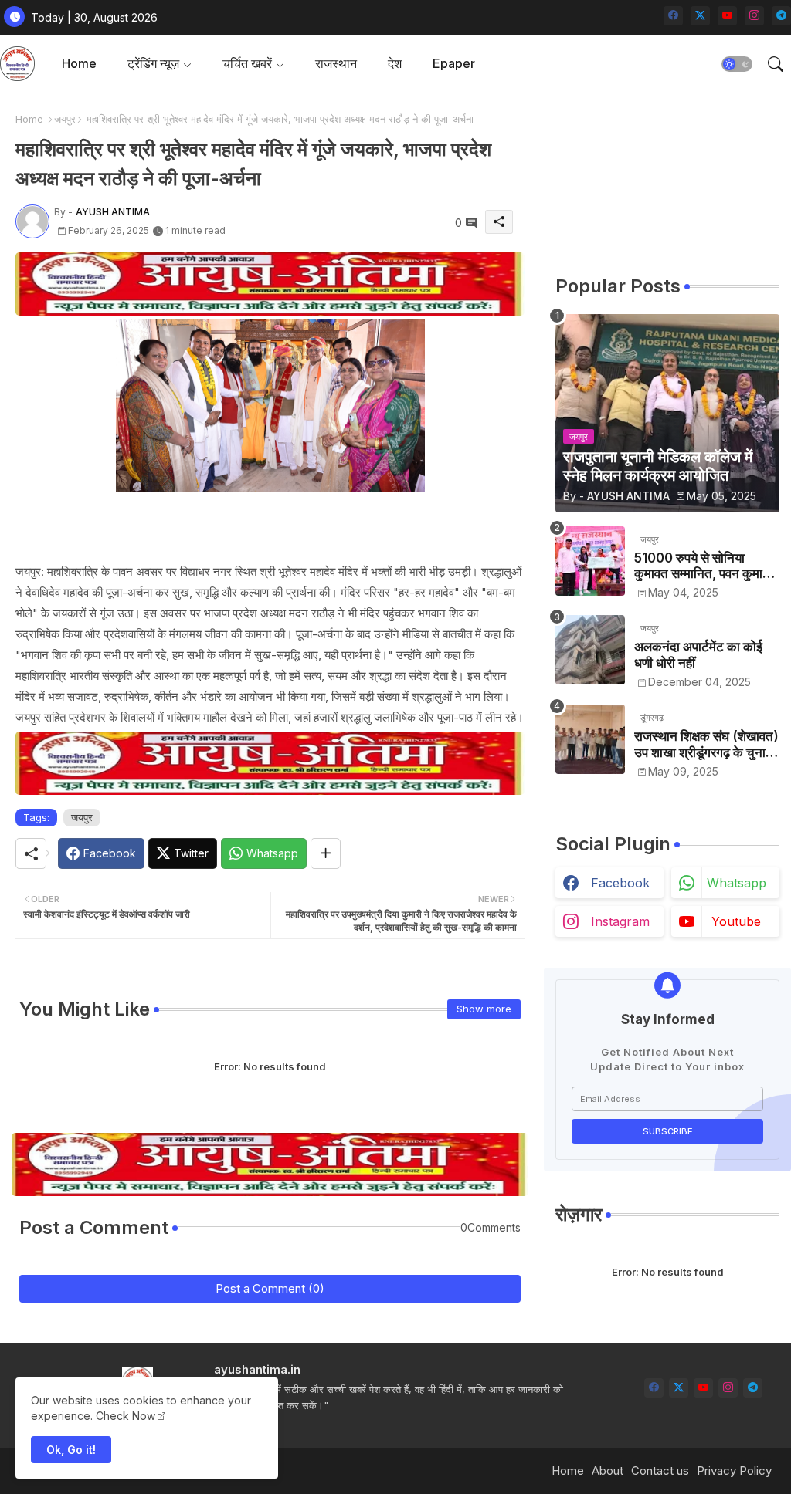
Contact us (660, 1470)
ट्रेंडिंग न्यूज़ (153, 63)
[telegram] (781, 15)
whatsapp (736, 883)
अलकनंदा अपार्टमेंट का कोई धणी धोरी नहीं (698, 654)
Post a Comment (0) (270, 1288)
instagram (620, 921)
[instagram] (754, 15)
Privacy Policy (734, 1470)
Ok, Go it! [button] (71, 1449)
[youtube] (727, 15)
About (607, 1470)
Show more (484, 1008)
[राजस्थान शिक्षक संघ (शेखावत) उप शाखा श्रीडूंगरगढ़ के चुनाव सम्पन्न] (590, 739)
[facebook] (673, 15)
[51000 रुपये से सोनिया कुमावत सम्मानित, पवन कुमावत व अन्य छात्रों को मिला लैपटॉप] (590, 561)
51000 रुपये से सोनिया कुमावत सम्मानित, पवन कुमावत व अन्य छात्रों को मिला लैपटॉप (705, 566)
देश (395, 63)
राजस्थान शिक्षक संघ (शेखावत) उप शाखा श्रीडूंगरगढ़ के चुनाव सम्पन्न (706, 744)
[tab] (79, 64)
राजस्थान (336, 63)
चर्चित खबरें (247, 63)
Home (79, 63)
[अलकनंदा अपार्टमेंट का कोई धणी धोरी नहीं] (590, 649)
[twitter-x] (700, 15)
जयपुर (65, 119)
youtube (736, 921)
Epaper (454, 63)
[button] (736, 64)
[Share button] (326, 853)
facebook (620, 883)
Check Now (125, 1415)
